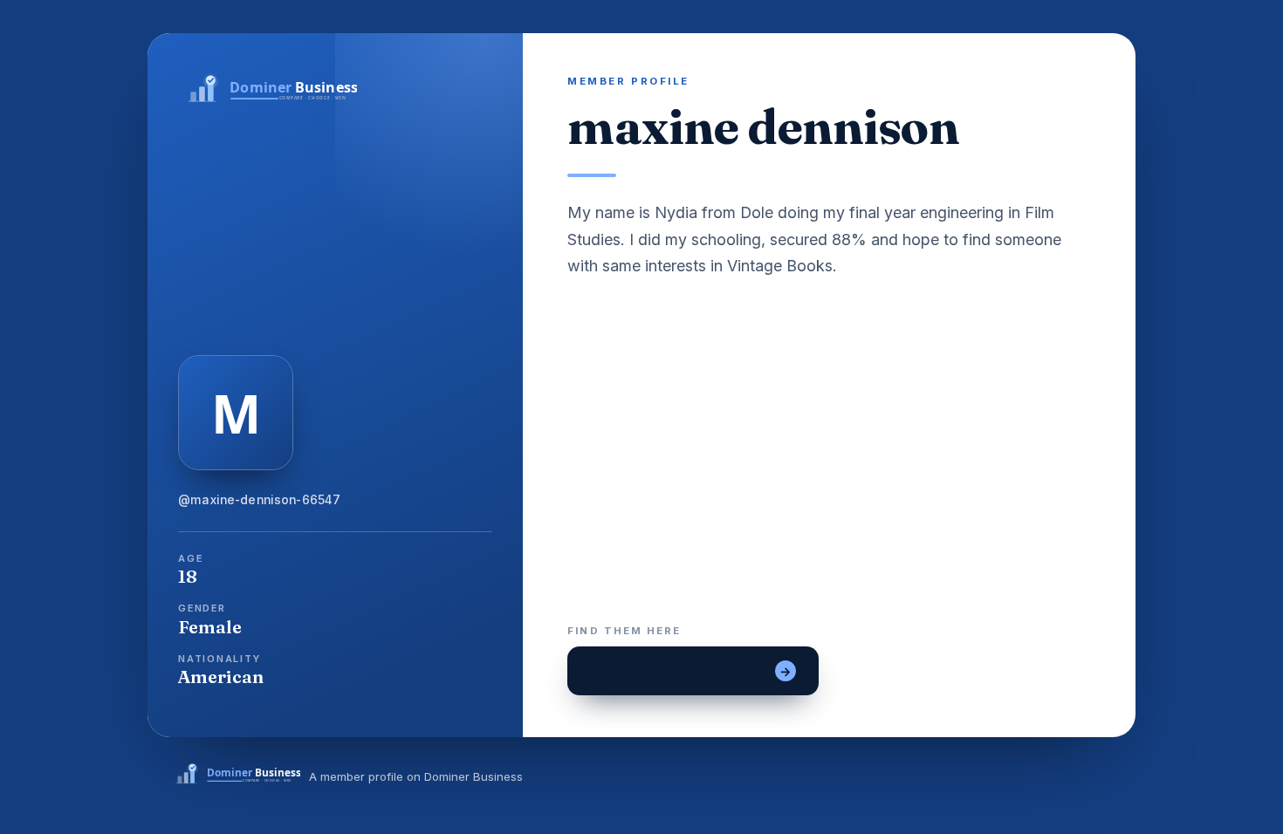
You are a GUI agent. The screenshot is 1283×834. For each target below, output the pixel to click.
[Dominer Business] (335, 90)
